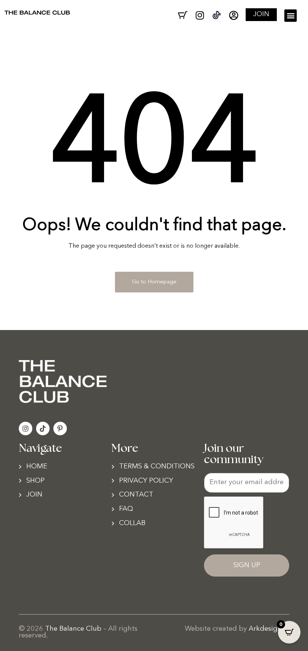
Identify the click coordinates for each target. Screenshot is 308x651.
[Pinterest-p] (60, 428)
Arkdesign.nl (269, 629)
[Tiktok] (43, 428)
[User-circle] (233, 15)
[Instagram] (199, 15)
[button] (290, 15)
